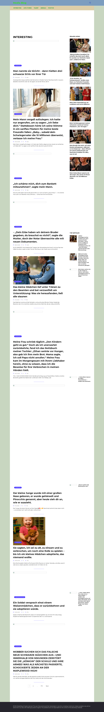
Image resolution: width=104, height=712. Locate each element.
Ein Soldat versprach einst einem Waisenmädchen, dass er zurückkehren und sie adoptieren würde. (38, 605)
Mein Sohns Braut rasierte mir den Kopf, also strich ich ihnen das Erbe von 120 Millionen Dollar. (80, 175)
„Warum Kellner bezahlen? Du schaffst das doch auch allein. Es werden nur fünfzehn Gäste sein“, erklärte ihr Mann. (80, 57)
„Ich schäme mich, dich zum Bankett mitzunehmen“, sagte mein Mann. (34, 185)
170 (42, 686)
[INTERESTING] (36, 67)
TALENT (36, 8)
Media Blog (19, 2)
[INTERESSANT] (36, 116)
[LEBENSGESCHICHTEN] (30, 599)
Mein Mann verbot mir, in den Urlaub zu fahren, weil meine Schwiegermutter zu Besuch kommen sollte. (84, 273)
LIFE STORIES (28, 8)
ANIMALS (43, 8)
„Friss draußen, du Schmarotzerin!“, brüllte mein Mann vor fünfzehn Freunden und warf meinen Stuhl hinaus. (80, 81)
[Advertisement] (52, 24)
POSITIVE (51, 8)
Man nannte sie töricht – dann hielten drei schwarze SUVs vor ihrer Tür (37, 73)
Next (47, 686)
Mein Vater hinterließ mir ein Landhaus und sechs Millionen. (80, 103)
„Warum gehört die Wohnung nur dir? (83, 485)
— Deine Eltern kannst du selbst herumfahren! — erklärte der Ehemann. (84, 379)
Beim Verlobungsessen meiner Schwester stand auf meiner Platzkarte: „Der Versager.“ (80, 124)
